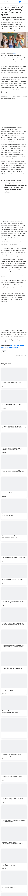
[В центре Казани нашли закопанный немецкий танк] (14, 400)
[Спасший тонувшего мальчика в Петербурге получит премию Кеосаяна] (14, 837)
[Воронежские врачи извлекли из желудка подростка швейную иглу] (14, 597)
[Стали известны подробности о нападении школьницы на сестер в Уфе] (14, 531)
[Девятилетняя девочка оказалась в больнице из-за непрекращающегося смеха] (14, 421)
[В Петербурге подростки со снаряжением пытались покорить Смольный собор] (14, 662)
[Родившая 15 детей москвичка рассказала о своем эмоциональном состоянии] (14, 706)
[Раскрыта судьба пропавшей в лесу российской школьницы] (14, 378)
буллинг (15, 53)
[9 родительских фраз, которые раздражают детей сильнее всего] (14, 553)
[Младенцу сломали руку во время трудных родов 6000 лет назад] (14, 509)
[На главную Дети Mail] (7, 1)
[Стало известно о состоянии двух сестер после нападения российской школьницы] (14, 465)
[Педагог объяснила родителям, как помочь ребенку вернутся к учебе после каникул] (14, 618)
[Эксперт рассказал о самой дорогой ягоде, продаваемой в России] (14, 859)
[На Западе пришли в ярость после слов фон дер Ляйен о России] (14, 684)
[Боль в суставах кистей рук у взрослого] (14, 772)
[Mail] (4, 1)
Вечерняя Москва (14, 5)
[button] (14, 40)
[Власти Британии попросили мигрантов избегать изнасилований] (14, 575)
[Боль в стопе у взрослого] (14, 487)
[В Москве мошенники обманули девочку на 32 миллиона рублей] (14, 815)
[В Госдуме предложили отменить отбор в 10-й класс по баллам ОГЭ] (14, 881)
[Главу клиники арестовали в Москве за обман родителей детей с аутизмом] (14, 793)
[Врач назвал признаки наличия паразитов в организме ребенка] (14, 728)
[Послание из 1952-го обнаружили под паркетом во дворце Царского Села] (14, 443)
